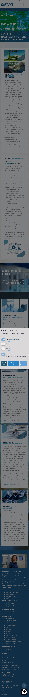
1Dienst (8, 345)
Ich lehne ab (4, 363)
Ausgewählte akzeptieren (13, 363)
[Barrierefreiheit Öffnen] (24, 692)
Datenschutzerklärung (13, 335)
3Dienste (9, 341)
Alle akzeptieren (23, 363)
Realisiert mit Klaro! (23, 367)
